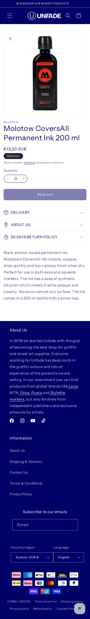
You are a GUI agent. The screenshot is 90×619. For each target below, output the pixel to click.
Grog (24, 392)
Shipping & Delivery (26, 461)
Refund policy (42, 608)
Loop (73, 386)
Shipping (29, 162)
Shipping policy (72, 601)
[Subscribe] (72, 524)
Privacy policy (19, 608)
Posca (36, 392)
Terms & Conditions (26, 483)
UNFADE (24, 601)
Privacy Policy (21, 494)
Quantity (10, 170)
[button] (9, 15)
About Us (17, 450)
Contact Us (19, 472)
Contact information (70, 608)
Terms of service (46, 601)
